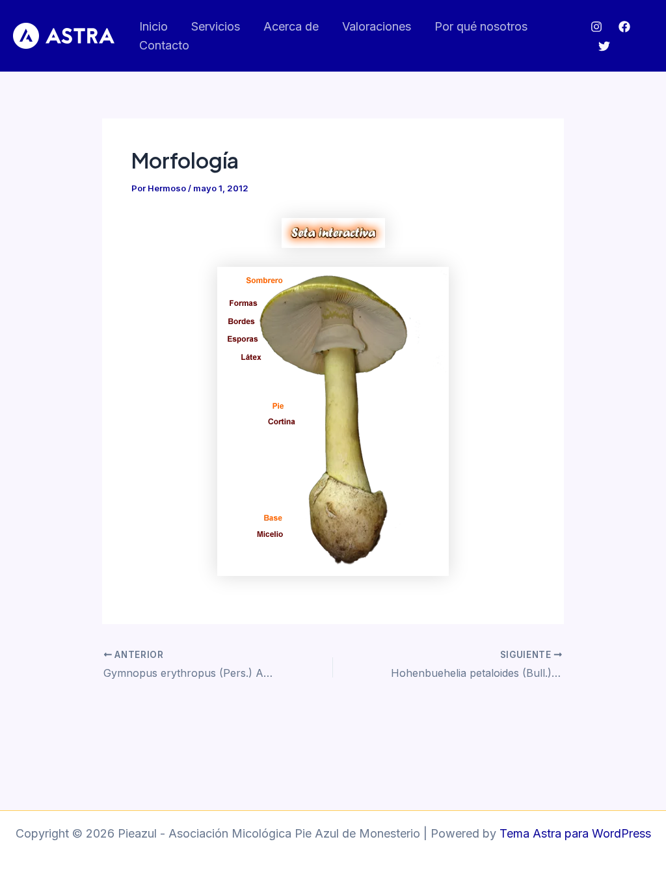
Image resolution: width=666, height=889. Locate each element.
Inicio (153, 26)
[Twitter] (604, 46)
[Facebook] (624, 27)
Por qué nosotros (480, 26)
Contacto (164, 45)
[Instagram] (596, 27)
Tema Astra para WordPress (575, 833)
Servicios (215, 26)
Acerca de (291, 26)
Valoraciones (376, 26)
